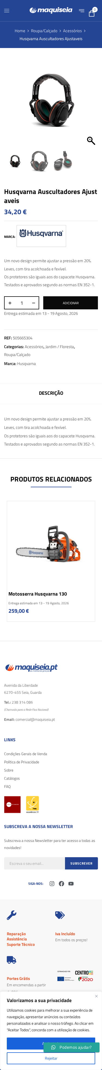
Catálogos (12, 778)
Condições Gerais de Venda (25, 754)
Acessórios (72, 31)
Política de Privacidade (21, 762)
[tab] (51, 393)
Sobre (8, 770)
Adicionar (71, 303)
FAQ (7, 786)
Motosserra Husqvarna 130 (37, 593)
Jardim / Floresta (59, 346)
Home (20, 31)
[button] (91, 103)
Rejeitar (51, 1058)
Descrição (51, 393)
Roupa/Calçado (44, 31)
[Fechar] (96, 996)
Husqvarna (26, 363)
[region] (51, 1030)
